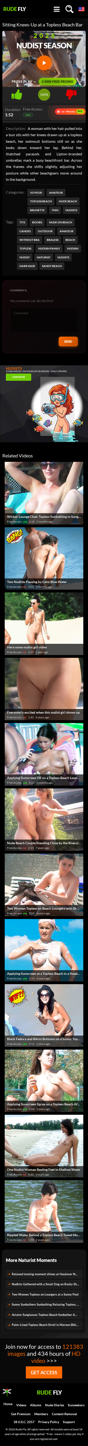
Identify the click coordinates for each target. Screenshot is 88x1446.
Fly (14, 9)
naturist (43, 257)
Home (8, 1404)
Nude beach (68, 201)
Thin (55, 210)
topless (25, 248)
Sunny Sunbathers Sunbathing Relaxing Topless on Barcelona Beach (47, 1304)
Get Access (44, 1372)
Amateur (56, 192)
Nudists (71, 210)
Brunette (37, 210)
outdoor (45, 231)
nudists (63, 257)
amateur (66, 231)
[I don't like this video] (71, 93)
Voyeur (36, 192)
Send (68, 341)
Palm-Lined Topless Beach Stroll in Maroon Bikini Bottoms (47, 1325)
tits (22, 222)
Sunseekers (76, 1405)
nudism (72, 248)
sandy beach (52, 266)
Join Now (18, 376)
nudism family (49, 248)
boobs (37, 222)
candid (25, 231)
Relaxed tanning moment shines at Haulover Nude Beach (47, 1274)
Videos (21, 1405)
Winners (70, 111)
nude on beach (60, 222)
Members (41, 1414)
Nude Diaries (54, 1405)
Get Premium (21, 1414)
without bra (29, 240)
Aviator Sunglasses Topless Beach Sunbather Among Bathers (47, 1315)
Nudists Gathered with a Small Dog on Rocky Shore (46, 1284)
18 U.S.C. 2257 (23, 1422)
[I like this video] (16, 93)
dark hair (27, 266)
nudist (24, 257)
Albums (35, 1405)
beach (70, 240)
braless (52, 240)
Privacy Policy (48, 1422)
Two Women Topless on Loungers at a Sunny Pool (45, 1294)
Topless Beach (41, 201)
